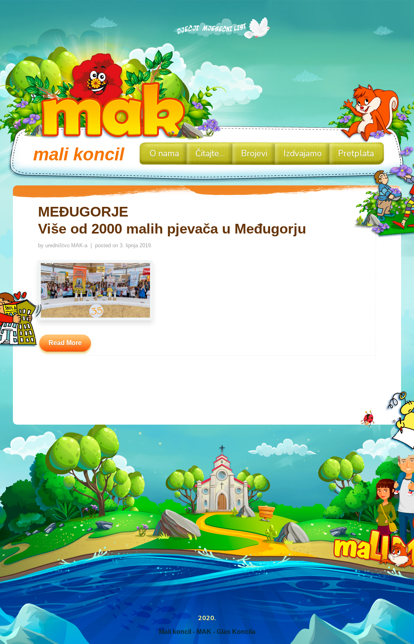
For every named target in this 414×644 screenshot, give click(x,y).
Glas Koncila (236, 631)
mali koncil (78, 154)
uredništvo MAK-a (66, 245)
